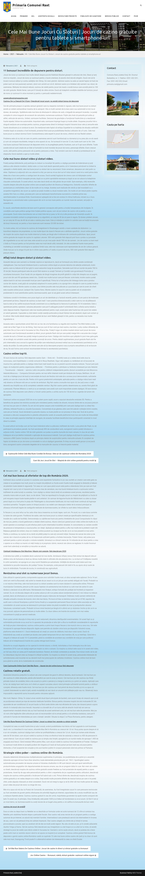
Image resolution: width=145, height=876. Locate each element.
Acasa (13, 16)
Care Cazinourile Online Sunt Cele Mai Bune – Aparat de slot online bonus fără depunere (38, 666)
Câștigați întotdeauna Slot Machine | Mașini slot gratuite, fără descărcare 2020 (34, 551)
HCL (33, 16)
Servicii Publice (112, 16)
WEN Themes (137, 873)
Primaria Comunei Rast (31, 5)
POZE (136, 16)
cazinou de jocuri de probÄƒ (14, 807)
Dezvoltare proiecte (67, 16)
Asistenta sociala (46, 16)
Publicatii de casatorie (90, 16)
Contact (126, 16)
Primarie (24, 16)
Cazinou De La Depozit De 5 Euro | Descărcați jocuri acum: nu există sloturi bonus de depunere (41, 101)
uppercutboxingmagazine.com (15, 98)
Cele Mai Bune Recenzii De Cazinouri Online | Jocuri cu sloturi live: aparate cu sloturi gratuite (40, 722)
